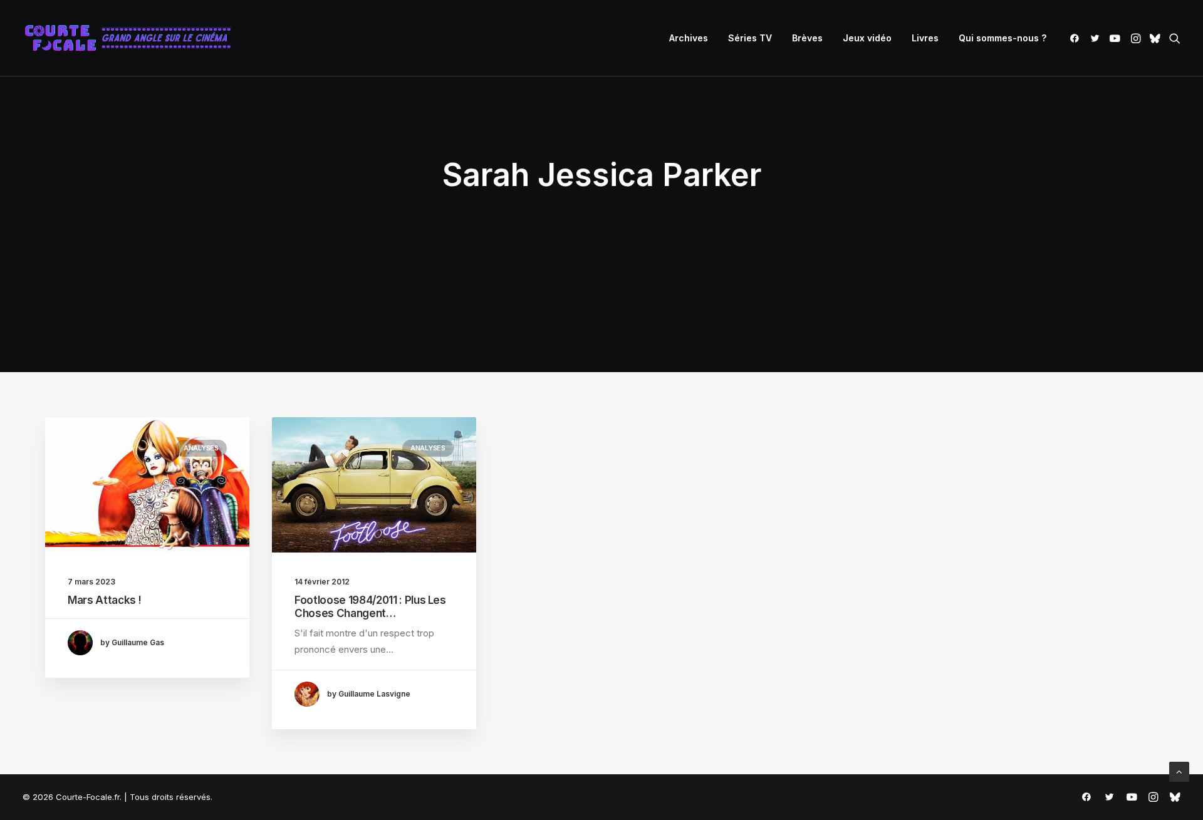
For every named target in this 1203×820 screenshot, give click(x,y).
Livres (925, 38)
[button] (1077, 38)
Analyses (201, 448)
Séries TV (750, 38)
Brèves (807, 38)
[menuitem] (688, 38)
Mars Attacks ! (104, 600)
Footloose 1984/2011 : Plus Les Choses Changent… (370, 606)
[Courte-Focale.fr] (132, 38)
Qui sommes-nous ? (1002, 38)
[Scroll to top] (1179, 771)
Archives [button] (688, 38)
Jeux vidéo (867, 38)
